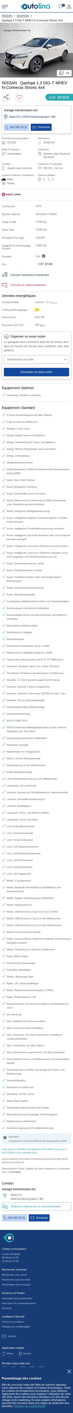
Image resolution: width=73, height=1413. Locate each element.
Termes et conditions (13, 1321)
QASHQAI (23, 15)
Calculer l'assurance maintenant (29, 275)
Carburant (43, 149)
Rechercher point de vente (16, 1279)
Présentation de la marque (16, 1284)
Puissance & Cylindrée (50, 164)
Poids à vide (9, 222)
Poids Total (8, 229)
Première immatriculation (15, 138)
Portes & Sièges (46, 175)
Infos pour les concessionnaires (19, 1303)
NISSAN (7, 15)
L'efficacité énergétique (15, 309)
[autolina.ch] (35, 6)
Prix (4, 264)
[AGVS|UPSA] (11, 194)
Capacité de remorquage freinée (16, 247)
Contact (12, 1336)
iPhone (9, 1353)
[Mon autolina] (69, 6)
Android (27, 1353)
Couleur (18, 175)
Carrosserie (8, 206)
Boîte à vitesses (10, 149)
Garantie (6, 256)
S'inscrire (7, 1308)
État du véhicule (11, 214)
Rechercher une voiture (14, 1274)
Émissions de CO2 (12, 325)
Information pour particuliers (17, 1298)
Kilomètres (43, 138)
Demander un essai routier (36, 372)
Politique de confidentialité (30, 1406)
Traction (6, 164)
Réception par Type (13, 237)
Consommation (10, 302)
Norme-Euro (9, 317)
